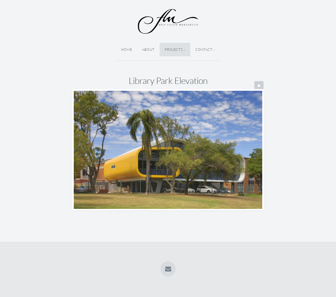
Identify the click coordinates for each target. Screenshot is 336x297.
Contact (203, 49)
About (148, 49)
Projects (174, 49)
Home (126, 49)
